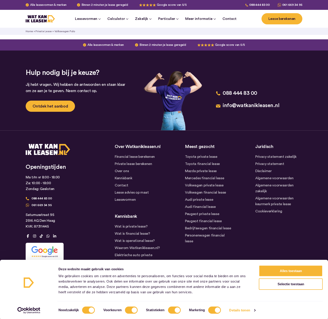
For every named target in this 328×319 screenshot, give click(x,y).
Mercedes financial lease (204, 178)
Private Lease (43, 31)
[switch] (131, 310)
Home (29, 31)
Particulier (166, 19)
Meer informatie (198, 19)
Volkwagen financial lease (205, 192)
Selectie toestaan (291, 284)
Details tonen (239, 310)
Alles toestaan (291, 271)
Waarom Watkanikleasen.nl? (137, 248)
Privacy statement (269, 164)
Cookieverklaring (268, 211)
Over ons (122, 171)
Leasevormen (86, 19)
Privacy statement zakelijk (276, 156)
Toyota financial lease (202, 164)
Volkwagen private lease (204, 185)
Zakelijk (141, 19)
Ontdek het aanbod (50, 106)
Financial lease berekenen (135, 156)
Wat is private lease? (131, 226)
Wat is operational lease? (135, 241)
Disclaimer (263, 171)
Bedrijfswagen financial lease (208, 228)
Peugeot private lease (202, 214)
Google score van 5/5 (172, 4)
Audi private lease (199, 199)
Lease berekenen (281, 19)
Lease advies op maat (132, 192)
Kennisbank (123, 178)
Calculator (116, 19)
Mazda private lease (201, 171)
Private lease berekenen (133, 164)
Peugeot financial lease (203, 221)
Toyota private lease (201, 156)
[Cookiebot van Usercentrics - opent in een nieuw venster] (28, 310)
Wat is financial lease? (132, 233)
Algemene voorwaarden (274, 178)
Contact (229, 19)
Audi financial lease (200, 207)
